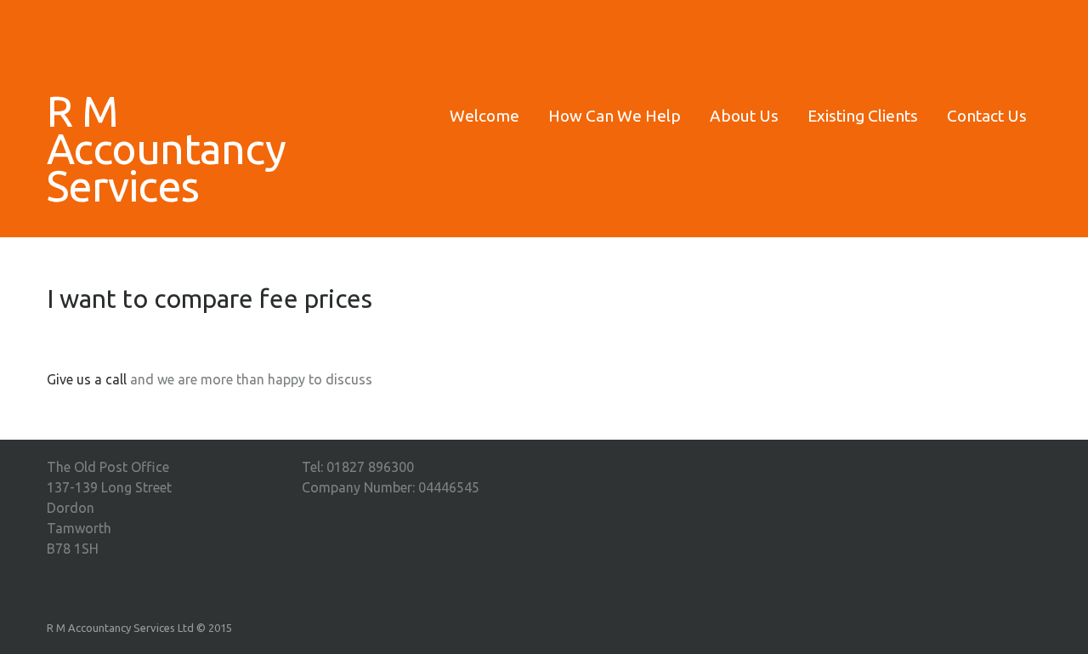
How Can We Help (614, 115)
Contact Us (987, 115)
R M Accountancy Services (161, 148)
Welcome (484, 115)
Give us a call (87, 379)
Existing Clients (863, 115)
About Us (744, 115)
